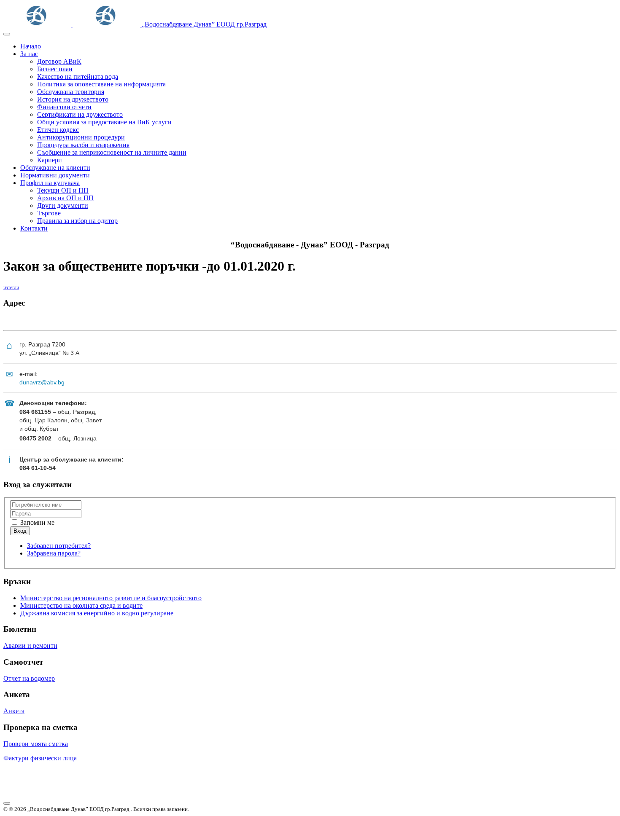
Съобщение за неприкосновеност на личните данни (111, 152)
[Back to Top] (6, 803)
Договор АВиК (59, 61)
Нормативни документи (55, 175)
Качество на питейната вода (77, 76)
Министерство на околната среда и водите (81, 605)
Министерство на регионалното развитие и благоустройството (111, 597)
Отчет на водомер (29, 678)
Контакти (34, 228)
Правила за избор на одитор (77, 220)
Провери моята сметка (35, 743)
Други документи (62, 205)
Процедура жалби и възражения (83, 144)
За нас (29, 53)
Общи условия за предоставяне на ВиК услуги (104, 122)
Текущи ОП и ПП (63, 190)
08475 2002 (35, 438)
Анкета (13, 710)
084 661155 (35, 411)
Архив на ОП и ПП (65, 197)
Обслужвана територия (70, 91)
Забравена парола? (54, 553)
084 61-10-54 (37, 467)
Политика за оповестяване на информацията (101, 84)
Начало (30, 46)
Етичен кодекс (58, 129)
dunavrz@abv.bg (42, 382)
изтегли (11, 287)
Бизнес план (55, 68)
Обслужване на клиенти (55, 167)
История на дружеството (72, 99)
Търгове (49, 213)
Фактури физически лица (40, 758)
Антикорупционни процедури (81, 137)
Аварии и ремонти (30, 645)
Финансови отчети (64, 106)
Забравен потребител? (59, 545)
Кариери (49, 160)
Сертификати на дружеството (80, 114)
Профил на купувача (50, 182)
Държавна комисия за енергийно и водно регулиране (96, 613)
